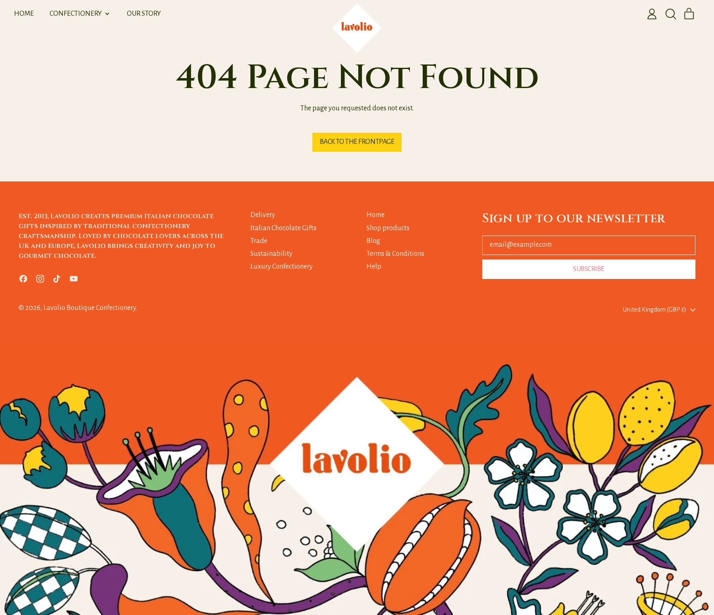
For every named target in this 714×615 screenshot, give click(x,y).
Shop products (388, 228)
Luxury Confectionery (281, 266)
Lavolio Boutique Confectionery (89, 308)
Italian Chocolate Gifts (283, 228)
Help (374, 266)
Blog (373, 241)
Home (376, 215)
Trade (258, 241)
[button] (670, 14)
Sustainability (271, 253)
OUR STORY (144, 13)
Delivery (262, 215)
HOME (24, 13)
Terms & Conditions (395, 253)
